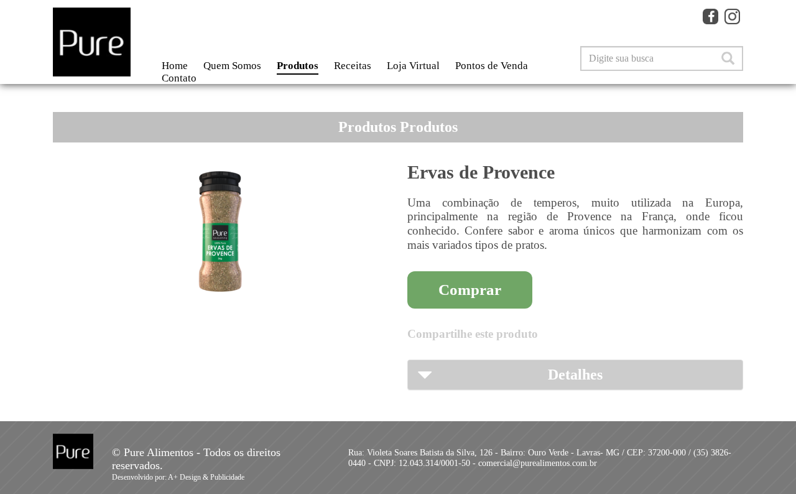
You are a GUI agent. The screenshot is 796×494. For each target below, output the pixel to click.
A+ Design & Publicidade (206, 477)
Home (175, 66)
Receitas (352, 66)
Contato (179, 78)
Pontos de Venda (491, 66)
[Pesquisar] (728, 58)
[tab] (575, 374)
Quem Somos (232, 66)
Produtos (297, 66)
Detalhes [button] (575, 374)
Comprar (469, 289)
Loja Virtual (413, 66)
